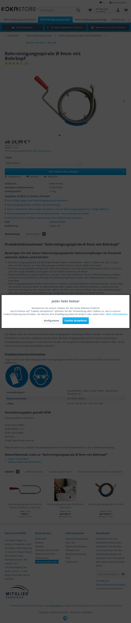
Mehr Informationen (117, 314)
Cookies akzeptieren (75, 320)
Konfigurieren (51, 320)
